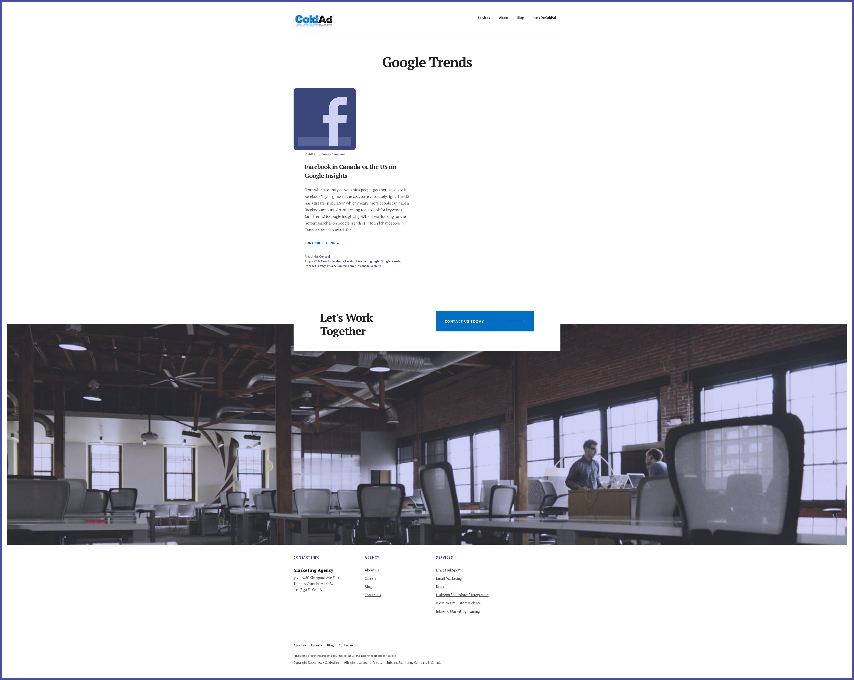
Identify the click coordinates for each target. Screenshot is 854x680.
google (375, 261)
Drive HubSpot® (448, 570)
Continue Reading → (322, 243)
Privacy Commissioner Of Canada (348, 266)
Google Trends (390, 261)
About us (372, 570)
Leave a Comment (333, 154)
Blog (368, 587)
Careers (370, 579)
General (324, 256)
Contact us (373, 595)
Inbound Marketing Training (458, 612)
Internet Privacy (315, 266)
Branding (443, 587)
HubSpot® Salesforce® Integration (462, 595)
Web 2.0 (376, 266)
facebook (338, 261)
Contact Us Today (464, 322)
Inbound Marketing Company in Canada (414, 662)
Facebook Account (357, 261)
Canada (326, 261)
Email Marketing (449, 579)
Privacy (377, 662)
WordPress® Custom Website (458, 603)
